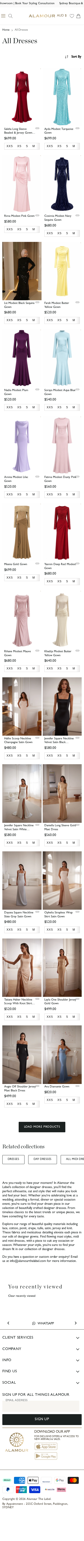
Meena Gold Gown (15, 564)
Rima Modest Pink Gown (19, 216)
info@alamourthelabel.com (28, 1261)
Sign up (42, 1419)
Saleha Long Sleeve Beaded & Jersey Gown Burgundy (18, 133)
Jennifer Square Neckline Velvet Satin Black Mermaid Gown (59, 742)
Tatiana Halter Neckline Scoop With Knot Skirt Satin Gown (18, 1003)
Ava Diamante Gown (56, 1086)
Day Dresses (42, 1159)
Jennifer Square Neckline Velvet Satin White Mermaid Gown (19, 829)
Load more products (42, 1127)
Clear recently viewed (21, 1296)
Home (6, 30)
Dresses (13, 1159)
